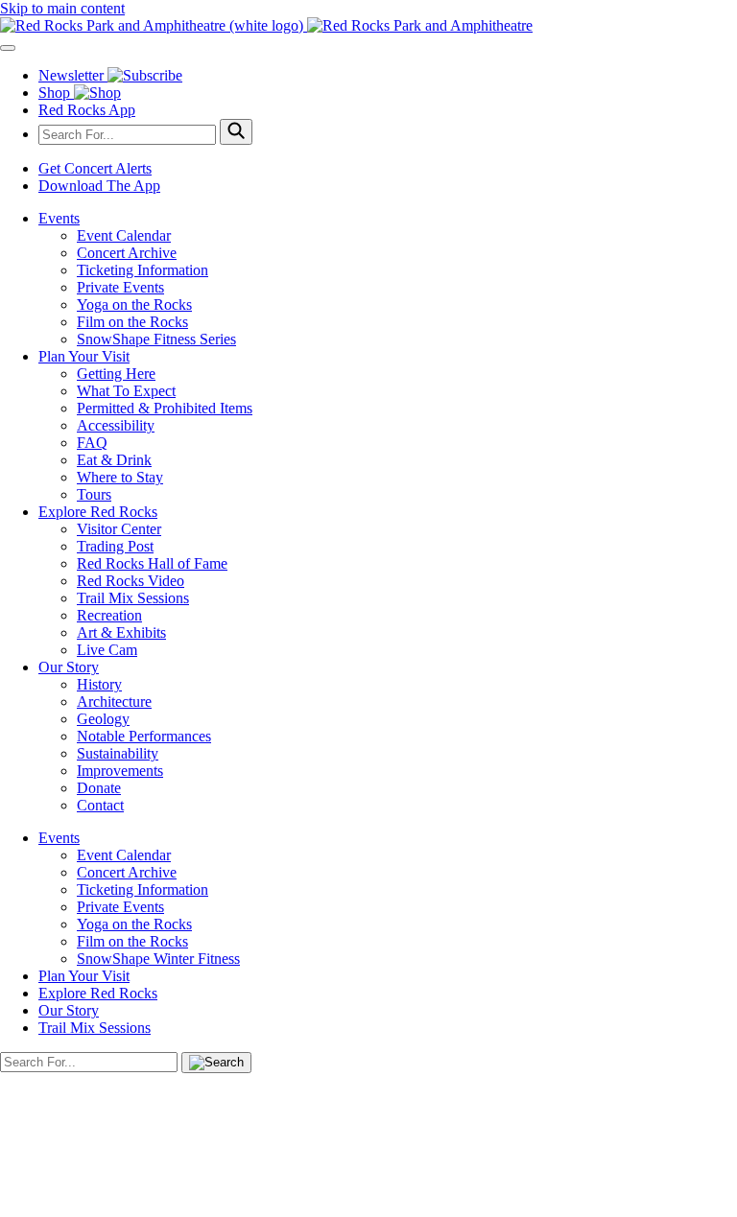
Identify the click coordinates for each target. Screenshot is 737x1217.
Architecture (114, 701)
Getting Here (116, 373)
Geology (103, 719)
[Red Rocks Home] (368, 26)
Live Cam (107, 650)
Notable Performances (144, 736)
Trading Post (115, 546)
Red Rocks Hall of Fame (152, 563)
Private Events (120, 287)
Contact (100, 805)
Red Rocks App (86, 110)
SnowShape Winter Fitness (158, 958)
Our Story (68, 667)
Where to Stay (120, 477)
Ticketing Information (142, 270)
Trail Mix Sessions (133, 598)
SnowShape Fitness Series (156, 339)
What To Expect (126, 391)
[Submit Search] (236, 132)
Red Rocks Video (130, 581)
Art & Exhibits (121, 632)
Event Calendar (124, 235)
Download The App (99, 185)
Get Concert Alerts (95, 168)
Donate (99, 788)
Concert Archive (127, 253)
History (99, 684)
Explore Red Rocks (97, 511)
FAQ (92, 442)
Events (59, 218)
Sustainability (117, 753)
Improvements (120, 770)
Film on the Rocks (132, 322)
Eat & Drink (114, 460)
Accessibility (116, 425)
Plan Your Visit (84, 356)
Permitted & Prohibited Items (164, 408)
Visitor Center (119, 529)
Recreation (109, 615)
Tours (94, 494)
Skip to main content (62, 8)
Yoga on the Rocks (134, 304)
